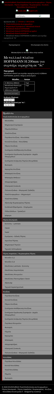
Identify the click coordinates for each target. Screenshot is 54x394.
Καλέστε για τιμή (11, 93)
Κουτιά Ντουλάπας (12, 365)
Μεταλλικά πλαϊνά (33, 26)
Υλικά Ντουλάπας (11, 199)
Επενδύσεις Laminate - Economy (17, 266)
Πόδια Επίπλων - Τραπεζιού (15, 211)
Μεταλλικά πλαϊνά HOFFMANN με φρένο (21, 31)
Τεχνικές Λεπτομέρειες (13, 249)
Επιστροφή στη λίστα (39, 45)
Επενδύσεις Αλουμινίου (13, 274)
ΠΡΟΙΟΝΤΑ (30, 22)
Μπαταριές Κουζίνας (12, 173)
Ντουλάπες (7, 357)
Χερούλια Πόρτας (11, 240)
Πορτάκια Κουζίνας (12, 296)
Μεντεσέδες (9, 120)
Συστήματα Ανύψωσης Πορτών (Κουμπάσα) (21, 161)
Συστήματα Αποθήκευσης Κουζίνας (18, 150)
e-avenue (37, 391)
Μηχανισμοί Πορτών (12, 245)
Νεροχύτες (9, 336)
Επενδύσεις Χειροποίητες (14, 270)
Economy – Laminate (12, 224)
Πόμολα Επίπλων (11, 129)
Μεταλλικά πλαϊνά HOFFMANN (18, 29)
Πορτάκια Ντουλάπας (13, 361)
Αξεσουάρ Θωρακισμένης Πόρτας (17, 203)
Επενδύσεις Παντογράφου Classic (17, 279)
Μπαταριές (9, 340)
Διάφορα (8, 215)
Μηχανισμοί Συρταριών (15, 26)
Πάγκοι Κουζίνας (11, 146)
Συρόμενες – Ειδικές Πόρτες (15, 236)
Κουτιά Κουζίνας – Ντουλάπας (16, 142)
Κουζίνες (6, 292)
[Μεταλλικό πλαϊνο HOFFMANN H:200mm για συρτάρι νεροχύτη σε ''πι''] (27, 50)
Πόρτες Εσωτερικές (10, 220)
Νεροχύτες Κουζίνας (12, 169)
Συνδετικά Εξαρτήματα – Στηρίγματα (18, 207)
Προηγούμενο (14, 45)
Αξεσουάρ (8, 283)
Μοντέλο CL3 (10, 262)
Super (7, 232)
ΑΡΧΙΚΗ (21, 22)
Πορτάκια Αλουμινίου (13, 323)
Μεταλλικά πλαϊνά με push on (17, 33)
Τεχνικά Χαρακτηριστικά (14, 287)
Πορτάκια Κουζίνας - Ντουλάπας (17, 137)
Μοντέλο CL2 (10, 257)
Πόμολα (8, 332)
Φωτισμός (8, 165)
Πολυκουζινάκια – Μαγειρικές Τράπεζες (20, 190)
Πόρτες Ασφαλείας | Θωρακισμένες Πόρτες (19, 253)
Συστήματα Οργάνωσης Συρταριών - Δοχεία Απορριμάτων (21, 155)
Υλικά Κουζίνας (10, 133)
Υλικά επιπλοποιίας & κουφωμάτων (19, 24)
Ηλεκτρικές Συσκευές (13, 186)
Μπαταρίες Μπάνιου (12, 177)
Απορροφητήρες (11, 182)
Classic (7, 228)
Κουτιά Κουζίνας (11, 300)
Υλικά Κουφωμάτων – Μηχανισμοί (18, 194)
